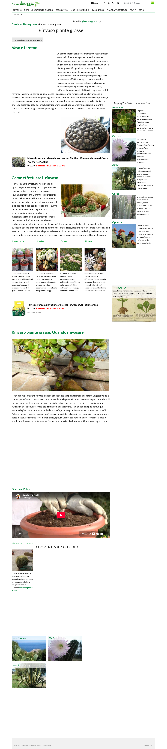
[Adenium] (47, 259)
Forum (95, 3)
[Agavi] (29, 675)
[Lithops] (96, 259)
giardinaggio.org (91, 21)
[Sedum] (72, 259)
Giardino (17, 10)
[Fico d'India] (29, 648)
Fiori (26, 10)
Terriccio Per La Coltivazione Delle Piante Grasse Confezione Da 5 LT (63, 304)
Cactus (52, 638)
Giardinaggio (98, 10)
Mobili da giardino (80, 10)
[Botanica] (134, 303)
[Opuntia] (124, 236)
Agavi (15, 665)
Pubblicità (148, 745)
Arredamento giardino (42, 10)
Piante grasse (30, 24)
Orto (141, 10)
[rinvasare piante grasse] (22, 560)
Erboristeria (62, 10)
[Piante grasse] (23, 259)
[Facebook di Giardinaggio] (104, 3)
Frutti (133, 10)
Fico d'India (19, 638)
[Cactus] (65, 648)
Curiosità (17, 15)
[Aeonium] (124, 121)
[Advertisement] (42, 21)
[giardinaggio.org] (26, 3)
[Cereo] (124, 207)
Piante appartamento (117, 10)
